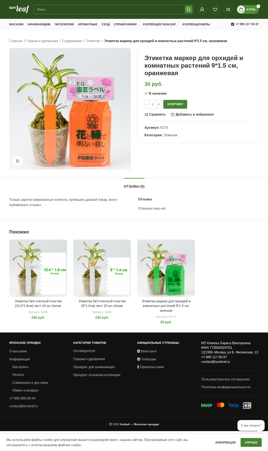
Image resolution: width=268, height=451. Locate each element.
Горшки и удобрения (42, 41)
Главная (15, 41)
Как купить (20, 367)
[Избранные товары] (215, 9)
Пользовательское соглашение (225, 379)
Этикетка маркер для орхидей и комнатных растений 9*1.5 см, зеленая (166, 305)
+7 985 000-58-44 (22, 398)
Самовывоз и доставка (30, 382)
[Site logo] (19, 9)
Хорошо (251, 442)
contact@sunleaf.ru (23, 406)
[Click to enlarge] (17, 161)
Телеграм (148, 359)
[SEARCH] (188, 9)
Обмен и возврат (25, 390)
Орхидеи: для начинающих (94, 367)
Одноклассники (152, 367)
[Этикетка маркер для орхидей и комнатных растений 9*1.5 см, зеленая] (166, 268)
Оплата (18, 374)
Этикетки (93, 41)
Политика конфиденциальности (225, 387)
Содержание (72, 41)
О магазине (18, 351)
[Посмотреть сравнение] (228, 9)
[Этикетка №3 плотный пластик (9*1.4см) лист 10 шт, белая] (102, 268)
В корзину (175, 104)
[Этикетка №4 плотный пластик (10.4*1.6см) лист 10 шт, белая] (38, 268)
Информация (19, 359)
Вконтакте (149, 351)
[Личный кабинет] (202, 9)
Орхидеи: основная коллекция (96, 375)
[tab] (134, 184)
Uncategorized (84, 351)
